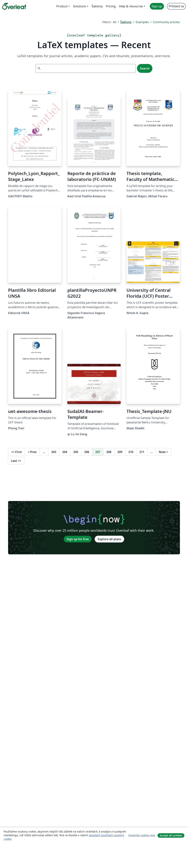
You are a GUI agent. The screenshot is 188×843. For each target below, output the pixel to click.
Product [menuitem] (62, 6)
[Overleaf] (14, 6)
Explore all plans (109, 539)
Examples (142, 22)
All (114, 22)
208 (108, 452)
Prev (32, 452)
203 (53, 452)
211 (141, 452)
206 (86, 452)
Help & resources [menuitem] (131, 6)
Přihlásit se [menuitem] (176, 6)
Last (16, 461)
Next (163, 452)
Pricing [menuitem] (111, 6)
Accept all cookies (171, 835)
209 (119, 452)
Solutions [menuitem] (79, 6)
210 (130, 452)
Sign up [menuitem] (157, 6)
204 (64, 452)
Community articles (166, 22)
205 (75, 452)
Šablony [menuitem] (97, 6)
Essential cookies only (142, 835)
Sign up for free (78, 539)
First (16, 452)
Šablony (126, 22)
